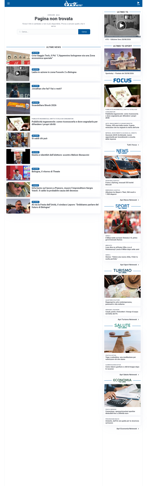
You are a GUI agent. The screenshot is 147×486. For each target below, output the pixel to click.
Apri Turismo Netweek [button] (127, 319)
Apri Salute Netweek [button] (128, 374)
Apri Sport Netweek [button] (128, 265)
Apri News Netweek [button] (128, 200)
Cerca (84, 32)
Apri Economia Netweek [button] (127, 429)
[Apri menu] (8, 3)
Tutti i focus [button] (132, 145)
